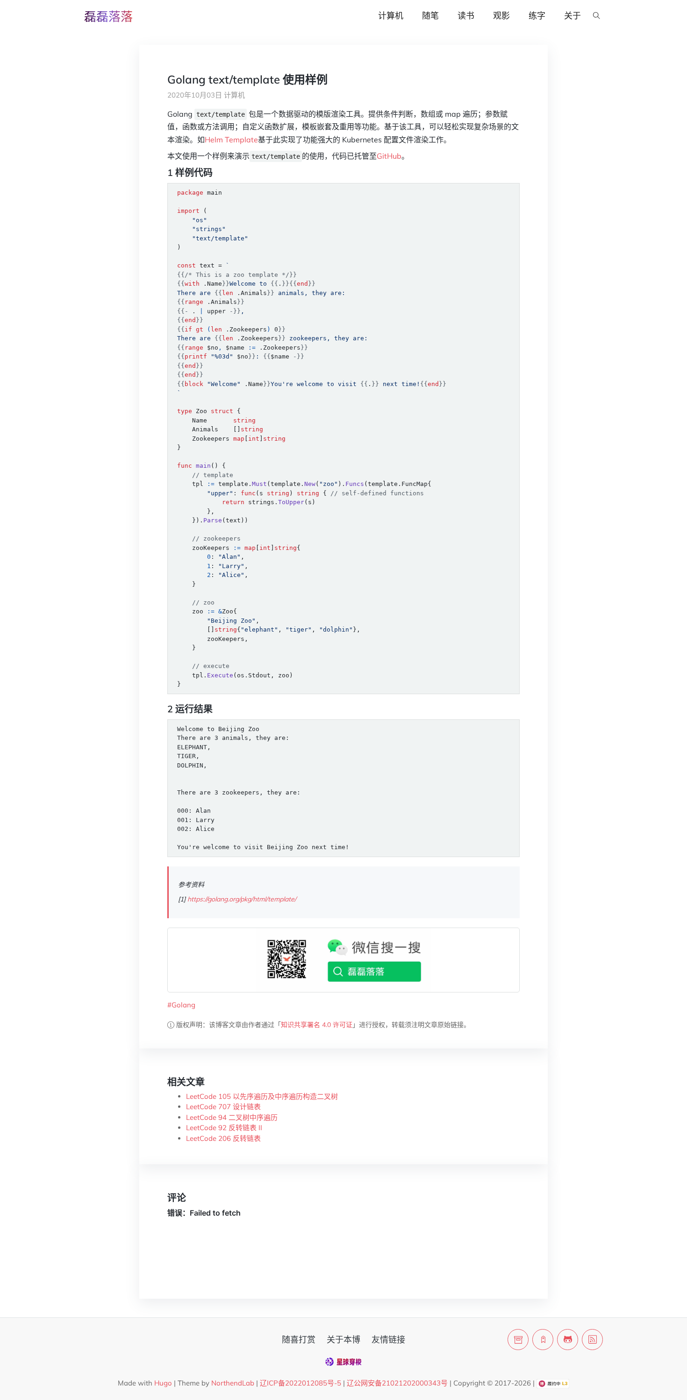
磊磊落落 (108, 16)
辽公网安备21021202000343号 (397, 1383)
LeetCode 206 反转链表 (223, 1138)
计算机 (390, 15)
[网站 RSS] (592, 1339)
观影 (501, 15)
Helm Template (231, 139)
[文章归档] (518, 1339)
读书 (466, 15)
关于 (572, 15)
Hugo (163, 1383)
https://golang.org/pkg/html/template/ (241, 899)
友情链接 (388, 1339)
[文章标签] (542, 1339)
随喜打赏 (298, 1339)
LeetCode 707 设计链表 (223, 1106)
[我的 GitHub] (567, 1339)
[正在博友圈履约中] (553, 1383)
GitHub (389, 156)
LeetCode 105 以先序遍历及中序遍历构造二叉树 (262, 1096)
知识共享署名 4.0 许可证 (316, 1024)
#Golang (181, 1004)
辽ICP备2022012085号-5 (300, 1383)
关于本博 (343, 1339)
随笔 (430, 15)
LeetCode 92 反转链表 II (224, 1127)
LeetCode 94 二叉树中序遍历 (232, 1117)
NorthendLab (232, 1383)
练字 (537, 15)
